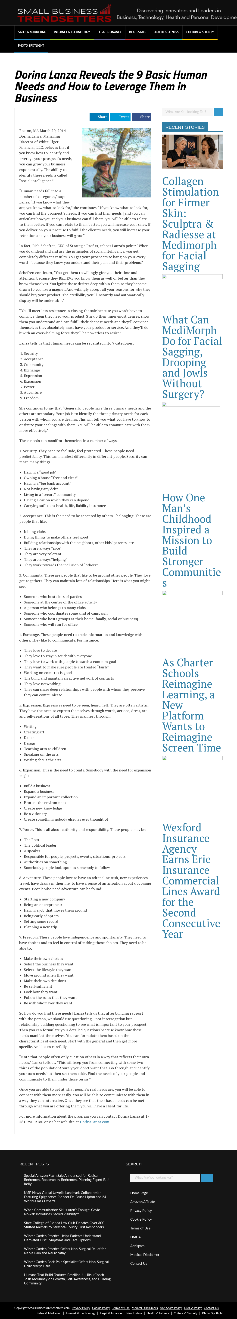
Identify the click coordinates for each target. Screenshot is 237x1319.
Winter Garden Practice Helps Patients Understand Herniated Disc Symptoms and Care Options (62, 1238)
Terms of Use (140, 1228)
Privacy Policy (141, 1211)
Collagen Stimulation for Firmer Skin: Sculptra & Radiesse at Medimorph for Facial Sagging (190, 223)
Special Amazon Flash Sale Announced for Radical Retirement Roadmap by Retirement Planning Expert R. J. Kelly (66, 1180)
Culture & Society (200, 32)
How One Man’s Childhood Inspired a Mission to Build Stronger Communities (191, 540)
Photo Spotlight (31, 45)
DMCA (135, 1237)
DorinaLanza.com (94, 1121)
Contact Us (138, 1263)
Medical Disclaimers (145, 1308)
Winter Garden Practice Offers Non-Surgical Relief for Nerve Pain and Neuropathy (65, 1251)
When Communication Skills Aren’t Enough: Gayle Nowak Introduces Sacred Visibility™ (62, 1212)
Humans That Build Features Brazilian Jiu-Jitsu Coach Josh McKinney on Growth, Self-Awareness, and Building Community (67, 1279)
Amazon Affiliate (142, 1202)
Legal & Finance (110, 32)
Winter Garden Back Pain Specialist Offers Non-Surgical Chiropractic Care (66, 1264)
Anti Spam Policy (171, 1308)
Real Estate (137, 32)
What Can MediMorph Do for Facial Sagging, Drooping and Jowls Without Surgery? (192, 356)
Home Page (139, 1193)
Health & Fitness (166, 32)
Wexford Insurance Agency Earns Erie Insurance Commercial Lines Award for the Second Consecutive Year (191, 880)
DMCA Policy (193, 1308)
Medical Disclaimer (144, 1255)
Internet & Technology (72, 32)
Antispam (137, 1246)
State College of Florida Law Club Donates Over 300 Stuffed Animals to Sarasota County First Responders (64, 1225)
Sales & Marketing (32, 32)
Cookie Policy (141, 1219)
